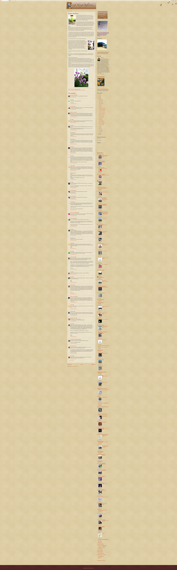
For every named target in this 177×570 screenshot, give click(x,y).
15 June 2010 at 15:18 (73, 136)
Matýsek (103, 533)
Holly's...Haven (100, 513)
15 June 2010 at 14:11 (73, 122)
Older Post (93, 364)
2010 (99, 98)
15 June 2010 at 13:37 (73, 109)
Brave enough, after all (105, 244)
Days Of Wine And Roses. (102, 108)
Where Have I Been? (104, 382)
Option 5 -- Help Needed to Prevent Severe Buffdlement (102, 510)
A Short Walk (103, 455)
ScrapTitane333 (100, 496)
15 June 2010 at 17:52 (73, 170)
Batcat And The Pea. (101, 114)
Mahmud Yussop (72, 112)
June (79, 90)
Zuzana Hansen (99, 138)
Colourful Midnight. (101, 117)
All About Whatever (101, 302)
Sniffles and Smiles (73, 296)
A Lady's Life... (100, 318)
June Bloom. (100, 118)
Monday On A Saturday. (102, 113)
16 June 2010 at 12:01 (73, 248)
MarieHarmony (100, 542)
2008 (99, 134)
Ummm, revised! (104, 470)
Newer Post (69, 364)
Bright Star (99, 237)
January (100, 131)
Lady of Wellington (101, 556)
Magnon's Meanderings (101, 161)
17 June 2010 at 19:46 (73, 336)
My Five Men (100, 250)
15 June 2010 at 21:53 (73, 215)
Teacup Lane (100, 217)
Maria (71, 119)
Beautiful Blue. (101, 119)
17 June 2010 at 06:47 (73, 315)
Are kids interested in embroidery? (104, 232)
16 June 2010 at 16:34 (73, 274)
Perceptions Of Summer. (102, 110)
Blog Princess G (100, 352)
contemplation (72, 90)
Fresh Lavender (104, 251)
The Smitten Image (101, 299)
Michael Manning (100, 375)
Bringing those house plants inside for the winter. (105, 416)
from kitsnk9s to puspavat (102, 187)
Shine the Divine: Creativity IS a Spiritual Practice (102, 332)
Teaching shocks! (104, 205)
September (100, 103)
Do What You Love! (104, 390)
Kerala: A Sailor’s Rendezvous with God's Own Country (105, 199)
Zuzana (71, 323)
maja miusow (100, 548)
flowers (75, 90)
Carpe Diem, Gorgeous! (101, 526)
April (99, 127)
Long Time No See (104, 218)
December (100, 99)
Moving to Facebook (104, 397)
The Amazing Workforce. (102, 109)
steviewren (71, 311)
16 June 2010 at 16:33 (73, 269)
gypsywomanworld (101, 489)
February (100, 130)
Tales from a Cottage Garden (102, 545)
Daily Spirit (99, 557)
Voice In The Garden (101, 270)
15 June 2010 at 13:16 (73, 97)
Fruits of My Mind (100, 451)
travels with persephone (101, 174)
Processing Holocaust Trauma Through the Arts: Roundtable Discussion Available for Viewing (105, 212)
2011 (99, 97)
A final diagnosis (104, 422)
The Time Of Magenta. (102, 123)
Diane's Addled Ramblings (102, 286)
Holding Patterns (100, 441)
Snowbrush (99, 191)
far (102, 366)
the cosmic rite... (104, 490)
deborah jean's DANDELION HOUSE (103, 539)
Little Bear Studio (100, 224)
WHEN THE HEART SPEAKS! (102, 372)
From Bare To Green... (102, 122)
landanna (99, 230)
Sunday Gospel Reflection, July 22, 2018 (105, 281)
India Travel (100, 305)
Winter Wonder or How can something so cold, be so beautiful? (105, 446)
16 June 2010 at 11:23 (73, 240)
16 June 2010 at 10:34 (73, 235)
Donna (71, 276)
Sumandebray (72, 190)
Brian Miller (72, 106)
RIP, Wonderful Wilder (105, 353)
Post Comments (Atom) (74, 366)
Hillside (99, 396)
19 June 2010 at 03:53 (73, 353)
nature (81, 90)
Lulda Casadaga (72, 218)
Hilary (71, 146)
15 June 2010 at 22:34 (73, 226)
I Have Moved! (100, 404)
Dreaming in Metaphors (101, 476)
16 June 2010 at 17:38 (73, 282)
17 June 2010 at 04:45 (73, 308)
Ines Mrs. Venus (100, 550)
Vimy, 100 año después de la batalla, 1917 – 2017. (105, 327)
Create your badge (99, 140)
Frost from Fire (100, 300)
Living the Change (104, 168)
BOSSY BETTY (100, 339)
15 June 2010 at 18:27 (73, 187)
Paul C (71, 251)
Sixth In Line (100, 421)
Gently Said (100, 509)
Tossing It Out (72, 292)
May (99, 126)
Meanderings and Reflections (102, 204)
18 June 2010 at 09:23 (73, 343)
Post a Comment (71, 360)
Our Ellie (103, 333)
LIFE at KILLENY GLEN (101, 463)
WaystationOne (100, 365)
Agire (103, 408)
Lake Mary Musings (101, 553)
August (100, 104)
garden (78, 90)
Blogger (93, 568)
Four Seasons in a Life (101, 519)
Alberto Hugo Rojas (101, 325)
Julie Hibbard (100, 263)
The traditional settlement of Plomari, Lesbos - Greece (105, 156)
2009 (99, 133)
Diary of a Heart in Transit (101, 554)
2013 (99, 94)
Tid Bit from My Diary (101, 167)
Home (81, 364)
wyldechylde (100, 312)
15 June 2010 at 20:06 (73, 193)
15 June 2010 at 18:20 (73, 179)
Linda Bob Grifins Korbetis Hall (74, 339)
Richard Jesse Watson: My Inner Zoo (103, 434)
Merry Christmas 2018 (105, 264)
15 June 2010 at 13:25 (73, 103)
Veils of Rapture (100, 551)
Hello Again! (99, 303)
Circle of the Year (100, 359)
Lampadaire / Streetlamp (101, 277)
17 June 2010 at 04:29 (73, 302)
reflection (84, 90)
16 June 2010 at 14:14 (73, 254)
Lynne (71, 125)
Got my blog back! (100, 452)
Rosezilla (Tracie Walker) (73, 212)
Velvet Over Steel (100, 350)
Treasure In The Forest (105, 319)
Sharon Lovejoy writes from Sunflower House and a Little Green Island (103, 389)
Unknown (71, 165)
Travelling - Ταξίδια (101, 154)
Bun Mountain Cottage (101, 454)
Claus (71, 155)
